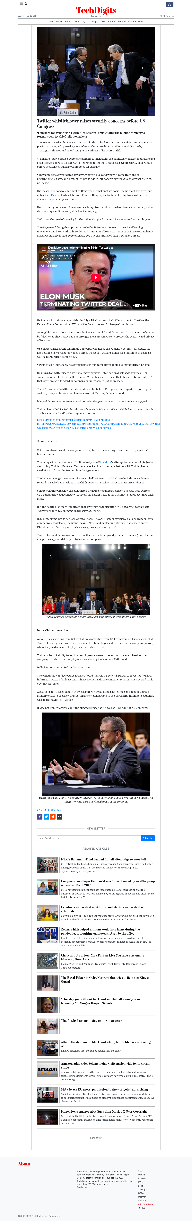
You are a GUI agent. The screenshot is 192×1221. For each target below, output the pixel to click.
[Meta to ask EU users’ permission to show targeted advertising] (47, 1095)
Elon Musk (104, 462)
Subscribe (148, 838)
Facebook (57, 195)
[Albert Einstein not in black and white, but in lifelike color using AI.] (47, 1047)
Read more (82, 1187)
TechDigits (96, 9)
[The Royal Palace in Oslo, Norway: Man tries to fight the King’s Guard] (47, 983)
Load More (96, 1138)
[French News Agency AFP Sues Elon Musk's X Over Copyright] (47, 1117)
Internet (112, 21)
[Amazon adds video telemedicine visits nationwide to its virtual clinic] (47, 1069)
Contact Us (54, 1216)
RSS (143, 1208)
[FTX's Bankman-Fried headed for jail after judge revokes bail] (47, 864)
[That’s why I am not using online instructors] (47, 1026)
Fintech (68, 21)
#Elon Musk (43, 810)
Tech (51, 21)
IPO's (76, 21)
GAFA (102, 21)
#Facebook (57, 810)
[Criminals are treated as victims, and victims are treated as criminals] (47, 912)
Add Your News (136, 21)
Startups (93, 21)
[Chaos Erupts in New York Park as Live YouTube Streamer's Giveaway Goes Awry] (47, 960)
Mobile (59, 21)
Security (122, 21)
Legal (84, 21)
